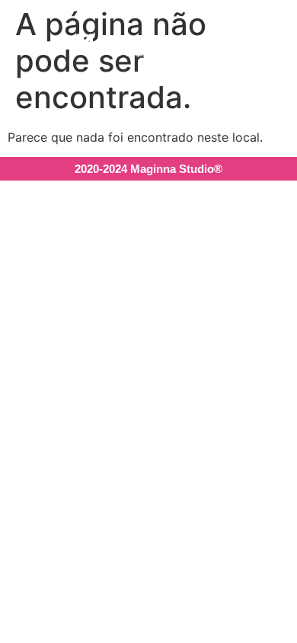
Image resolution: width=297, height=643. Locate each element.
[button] (219, 45)
